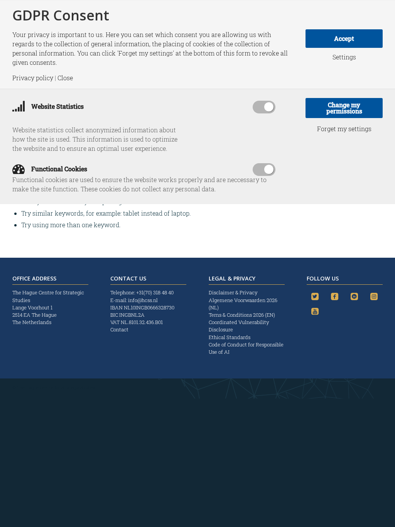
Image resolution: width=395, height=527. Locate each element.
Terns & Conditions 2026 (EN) (242, 315)
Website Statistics (57, 106)
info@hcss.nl (143, 300)
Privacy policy (32, 78)
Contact (119, 329)
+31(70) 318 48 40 (155, 292)
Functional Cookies (58, 169)
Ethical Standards (229, 337)
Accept (344, 38)
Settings (344, 57)
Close (65, 78)
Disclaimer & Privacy (233, 292)
